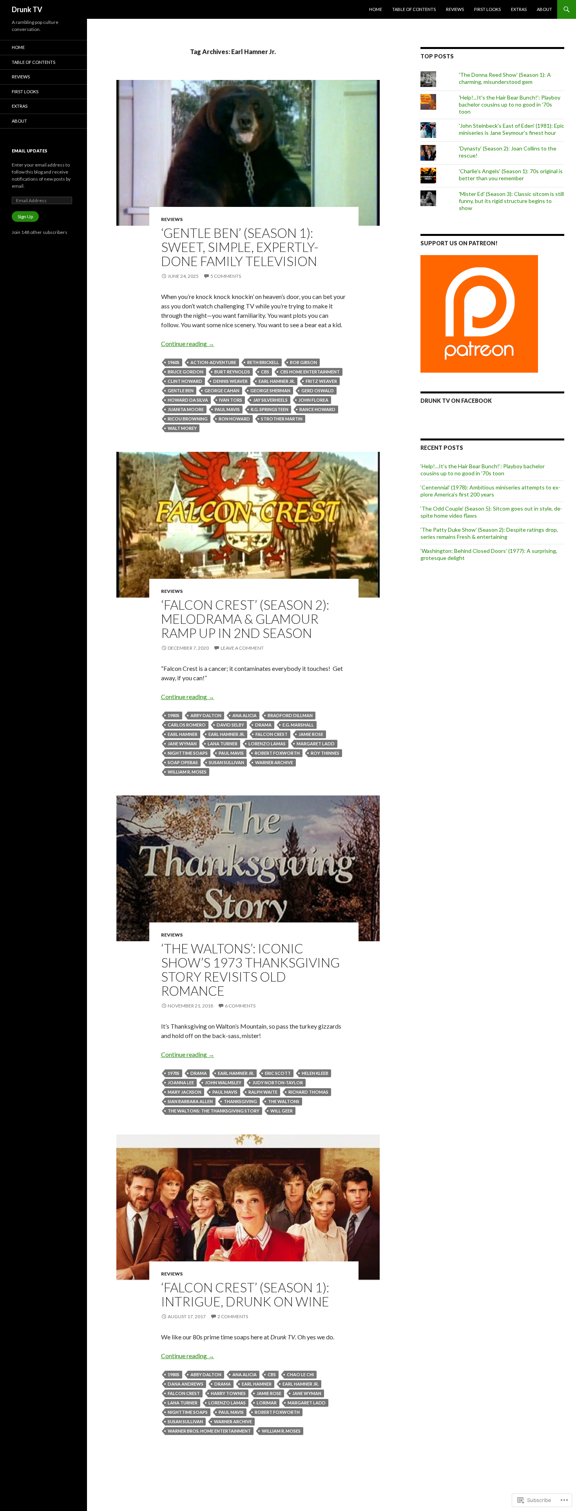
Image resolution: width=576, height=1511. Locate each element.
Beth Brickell (263, 362)
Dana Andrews (185, 1383)
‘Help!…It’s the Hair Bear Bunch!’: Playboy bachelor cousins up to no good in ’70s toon (482, 469)
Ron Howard (234, 418)
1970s (173, 1073)
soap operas (183, 762)
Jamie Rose (311, 734)
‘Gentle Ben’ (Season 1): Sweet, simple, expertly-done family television (240, 247)
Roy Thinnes (325, 753)
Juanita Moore (186, 409)
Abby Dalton (205, 715)
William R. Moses (187, 771)
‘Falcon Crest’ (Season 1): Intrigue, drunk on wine (245, 1294)
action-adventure (213, 362)
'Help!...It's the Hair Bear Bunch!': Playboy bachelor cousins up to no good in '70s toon (509, 104)
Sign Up (25, 216)
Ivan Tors (230, 399)
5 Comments (225, 276)
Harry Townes (228, 1393)
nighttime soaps (188, 753)
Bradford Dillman (290, 715)
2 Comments (232, 1316)
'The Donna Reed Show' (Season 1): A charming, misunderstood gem (505, 78)
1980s (173, 715)
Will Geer (281, 1110)
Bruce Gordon (185, 371)
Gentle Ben (181, 390)
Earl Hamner (182, 734)
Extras (519, 9)
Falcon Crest (271, 734)
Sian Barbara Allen (190, 1101)
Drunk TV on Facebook (456, 400)
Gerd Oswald (317, 390)
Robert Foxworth (277, 753)
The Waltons (283, 1101)
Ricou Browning (188, 418)
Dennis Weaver (230, 381)
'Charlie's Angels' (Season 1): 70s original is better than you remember (511, 174)
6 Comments (240, 1006)
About (544, 9)
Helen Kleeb (315, 1073)
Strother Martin (281, 418)
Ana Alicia (244, 715)
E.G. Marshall (298, 724)
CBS (265, 371)
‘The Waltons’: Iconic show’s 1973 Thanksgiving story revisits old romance (250, 969)
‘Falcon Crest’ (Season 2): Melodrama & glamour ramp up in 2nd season (245, 619)
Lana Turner (222, 743)
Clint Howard (185, 381)
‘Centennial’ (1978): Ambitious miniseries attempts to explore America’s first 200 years (490, 491)
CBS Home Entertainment (310, 371)
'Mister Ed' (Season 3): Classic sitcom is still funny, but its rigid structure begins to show (511, 200)
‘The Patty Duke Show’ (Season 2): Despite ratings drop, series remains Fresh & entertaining (489, 533)
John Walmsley (223, 1082)
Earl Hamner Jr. (277, 381)
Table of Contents (414, 9)
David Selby (230, 724)
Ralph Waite (262, 1091)
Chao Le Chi (300, 1374)
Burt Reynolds (232, 371)
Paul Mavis (227, 409)
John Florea (313, 399)
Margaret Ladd (316, 743)
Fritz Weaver (321, 381)
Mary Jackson (184, 1091)
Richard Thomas (308, 1091)
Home (375, 9)
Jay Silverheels (270, 399)
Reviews (455, 9)
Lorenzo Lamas (267, 743)
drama (263, 724)
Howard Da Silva (188, 399)
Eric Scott (278, 1073)
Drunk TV (27, 9)
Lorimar (267, 1402)
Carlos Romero (187, 724)
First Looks (487, 9)
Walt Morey (182, 428)
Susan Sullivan (226, 762)
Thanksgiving (240, 1101)
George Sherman (270, 390)
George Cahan (222, 390)
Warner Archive (274, 762)
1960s (173, 362)
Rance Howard (317, 409)
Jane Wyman (182, 743)
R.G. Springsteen (269, 409)
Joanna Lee (181, 1082)
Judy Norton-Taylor (277, 1082)
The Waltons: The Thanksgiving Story (213, 1110)
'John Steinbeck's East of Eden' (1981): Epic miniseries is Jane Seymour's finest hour (511, 129)
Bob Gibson (303, 362)
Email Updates (29, 150)
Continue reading (187, 343)
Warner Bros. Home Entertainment (209, 1430)
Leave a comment (242, 648)
